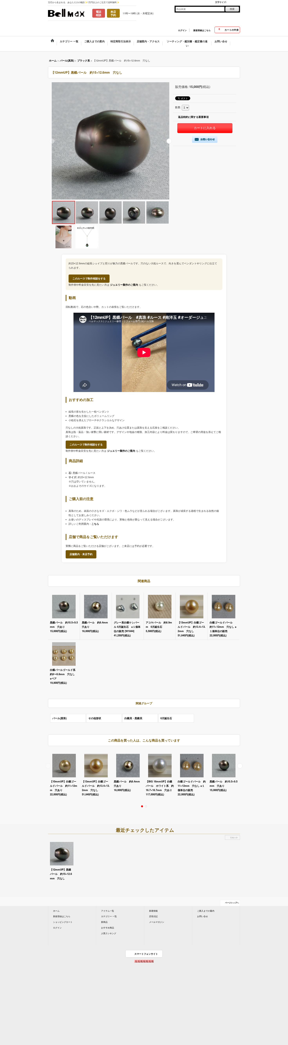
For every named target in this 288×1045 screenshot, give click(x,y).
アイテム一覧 (107, 910)
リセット (234, 837)
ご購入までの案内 (205, 910)
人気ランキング (108, 933)
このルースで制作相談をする (89, 278)
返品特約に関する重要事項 (193, 117)
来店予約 (113, 13)
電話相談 (98, 13)
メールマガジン (156, 921)
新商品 (104, 921)
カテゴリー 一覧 (109, 916)
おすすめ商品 (107, 927)
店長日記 (153, 916)
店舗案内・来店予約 (81, 554)
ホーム (56, 910)
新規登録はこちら (202, 30)
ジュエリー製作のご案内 (124, 284)
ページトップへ (232, 902)
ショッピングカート (62, 921)
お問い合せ (202, 916)
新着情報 (153, 910)
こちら (95, 523)
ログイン (182, 30)
